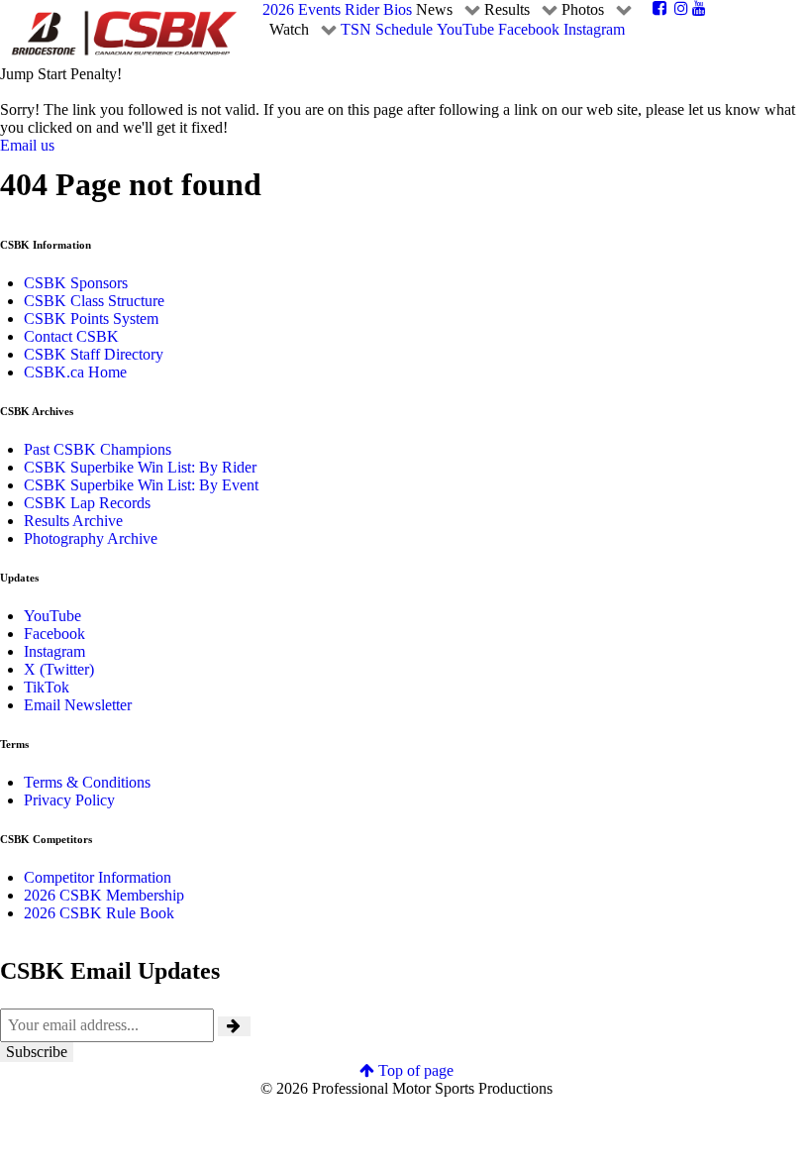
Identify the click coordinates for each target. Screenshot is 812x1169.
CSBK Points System (91, 318)
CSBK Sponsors (76, 282)
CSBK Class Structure (94, 300)
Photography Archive (90, 538)
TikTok (46, 687)
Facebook (54, 633)
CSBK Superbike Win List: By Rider (140, 467)
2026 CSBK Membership (104, 895)
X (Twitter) (59, 669)
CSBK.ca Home (75, 372)
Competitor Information (97, 877)
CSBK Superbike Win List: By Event (141, 485)
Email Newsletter (78, 704)
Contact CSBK (71, 336)
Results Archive (73, 520)
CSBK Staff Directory (93, 354)
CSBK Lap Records (87, 502)
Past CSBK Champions (97, 449)
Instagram (54, 651)
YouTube (52, 615)
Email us (27, 145)
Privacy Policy (69, 800)
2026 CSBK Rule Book (99, 912)
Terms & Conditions (87, 782)
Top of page (414, 1070)
